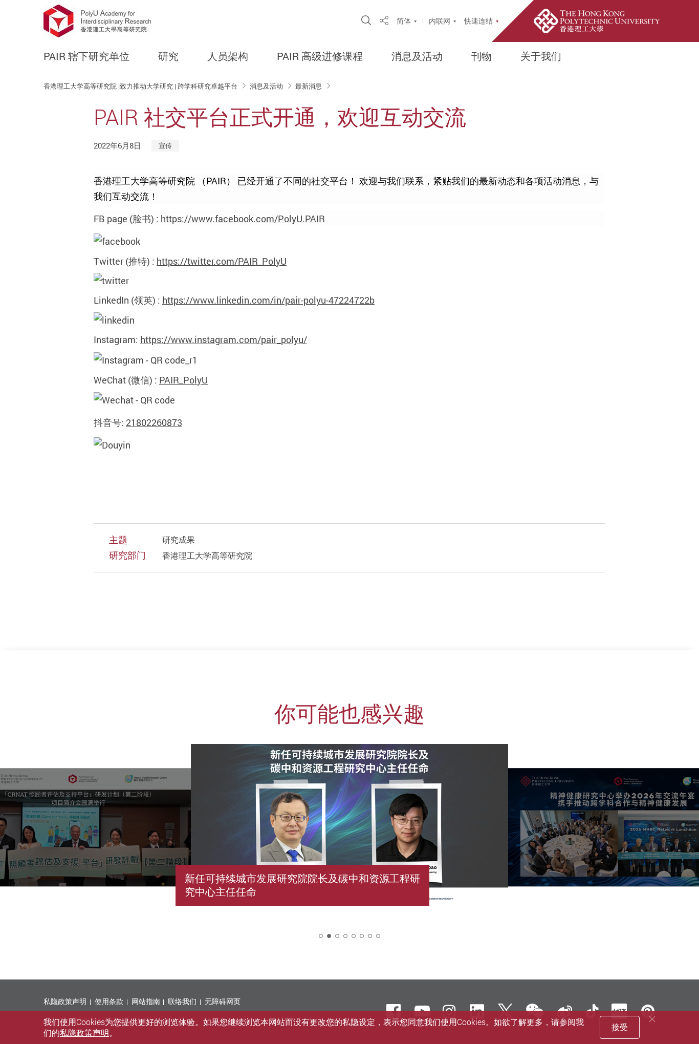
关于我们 (540, 56)
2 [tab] (329, 936)
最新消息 (309, 86)
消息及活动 (417, 56)
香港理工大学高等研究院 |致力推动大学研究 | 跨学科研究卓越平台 (141, 86)
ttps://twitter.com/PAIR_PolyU (224, 261)
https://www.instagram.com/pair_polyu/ (223, 339)
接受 (619, 1027)
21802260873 (154, 422)
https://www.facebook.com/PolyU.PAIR (243, 218)
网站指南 (146, 1001)
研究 (168, 56)
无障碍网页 (223, 1001)
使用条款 (109, 1001)
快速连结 (478, 21)
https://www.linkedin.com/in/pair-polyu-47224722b (268, 300)
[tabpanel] (349, 850)
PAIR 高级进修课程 (320, 56)
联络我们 (182, 1001)
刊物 (481, 56)
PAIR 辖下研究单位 (86, 56)
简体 (404, 21)
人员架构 (227, 56)
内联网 (439, 21)
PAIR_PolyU (183, 380)
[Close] (652, 1019)
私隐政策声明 (64, 1001)
